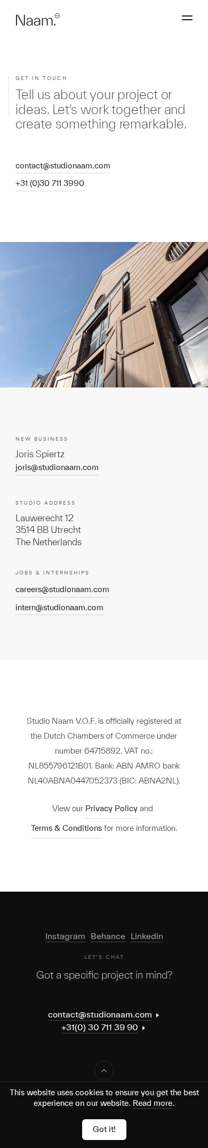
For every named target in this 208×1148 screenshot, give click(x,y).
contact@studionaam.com (62, 165)
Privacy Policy (111, 808)
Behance (108, 936)
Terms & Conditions (66, 827)
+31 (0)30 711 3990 (49, 183)
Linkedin (147, 936)
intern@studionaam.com (59, 607)
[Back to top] (104, 1070)
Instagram (65, 936)
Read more (152, 1102)
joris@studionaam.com (57, 467)
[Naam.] (37, 19)
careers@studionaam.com (62, 589)
